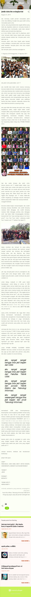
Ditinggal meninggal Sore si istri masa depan (11, 567)
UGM (7, 508)
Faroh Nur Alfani (15, 3)
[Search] (29, 3)
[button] (29, 12)
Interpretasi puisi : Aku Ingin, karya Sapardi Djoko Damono (12, 525)
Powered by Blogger (16, 590)
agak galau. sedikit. (8, 546)
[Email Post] (6, 504)
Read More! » (26, 541)
